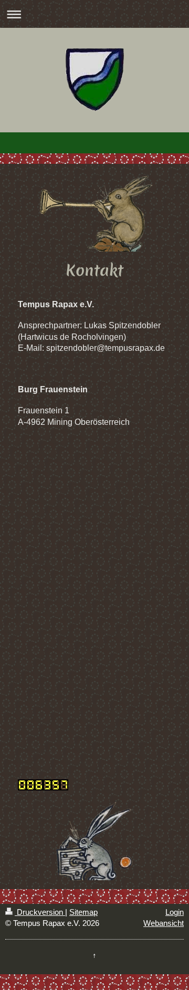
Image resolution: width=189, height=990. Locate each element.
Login (174, 912)
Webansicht (163, 923)
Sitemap (83, 912)
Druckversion (40, 912)
